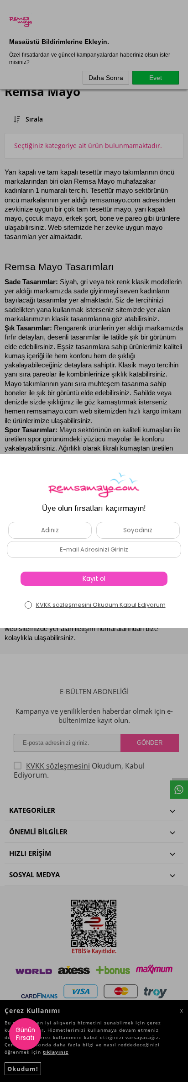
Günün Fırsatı (25, 1034)
